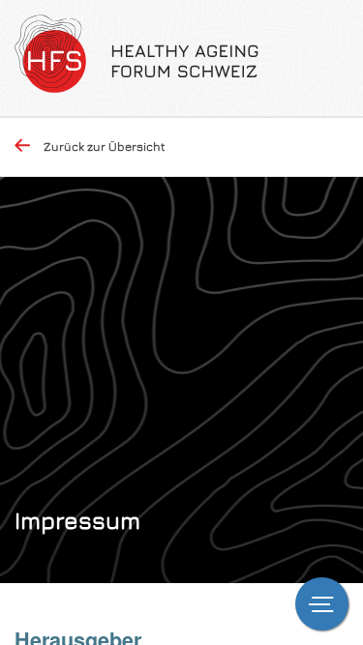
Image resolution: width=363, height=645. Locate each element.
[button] (321, 603)
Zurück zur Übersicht (105, 146)
